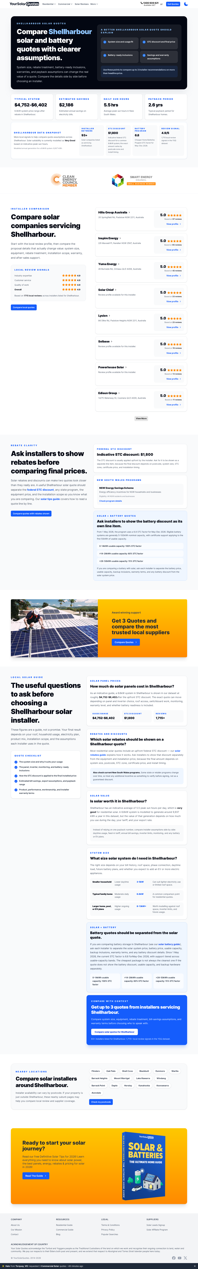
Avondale (96, 1093)
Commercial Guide (64, 1229)
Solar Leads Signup (156, 1225)
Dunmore (160, 1071)
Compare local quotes (24, 307)
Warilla (174, 1071)
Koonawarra (163, 1085)
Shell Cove (127, 1071)
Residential (47, 4)
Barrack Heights (99, 1078)
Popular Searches (109, 1234)
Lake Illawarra (143, 1078)
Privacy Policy (108, 1229)
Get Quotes (173, 4)
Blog (58, 1234)
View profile (172, 224)
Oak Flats (111, 1071)
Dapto (115, 1085)
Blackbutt (144, 1071)
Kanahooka (144, 1085)
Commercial (64, 4)
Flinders (96, 1071)
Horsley (128, 1085)
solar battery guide (169, 944)
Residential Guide (64, 1225)
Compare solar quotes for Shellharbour (114, 1032)
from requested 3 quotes (44, 1266)
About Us (15, 1225)
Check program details (110, 501)
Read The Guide (34, 1175)
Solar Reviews (82, 4)
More (93, 4)
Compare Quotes (124, 642)
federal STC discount (40, 489)
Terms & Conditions (110, 1225)
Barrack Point (98, 1085)
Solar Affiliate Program (157, 1229)
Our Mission (16, 1229)
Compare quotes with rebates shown (31, 513)
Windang (161, 1078)
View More (141, 418)
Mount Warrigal (122, 1078)
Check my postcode (101, 1102)
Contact (14, 1234)
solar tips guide (50, 499)
